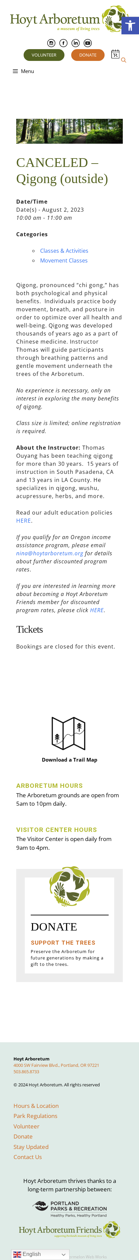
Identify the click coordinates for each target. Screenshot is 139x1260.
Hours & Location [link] (36, 1106)
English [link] (31, 1254)
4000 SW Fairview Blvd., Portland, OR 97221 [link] (56, 1065)
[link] (130, 25)
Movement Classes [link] (64, 260)
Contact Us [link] (27, 1157)
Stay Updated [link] (31, 1147)
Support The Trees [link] (63, 942)
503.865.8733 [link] (26, 1072)
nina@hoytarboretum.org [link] (49, 553)
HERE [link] (23, 520)
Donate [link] (87, 55)
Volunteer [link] (44, 55)
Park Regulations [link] (35, 1116)
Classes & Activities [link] (64, 250)
